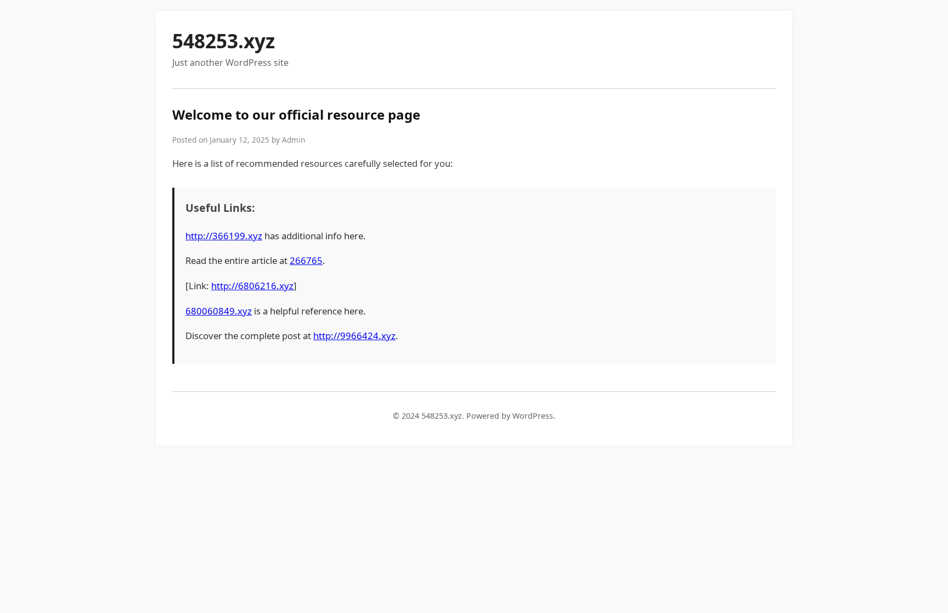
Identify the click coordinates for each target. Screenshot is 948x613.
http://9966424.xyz (354, 335)
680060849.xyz (218, 311)
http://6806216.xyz (252, 285)
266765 (306, 260)
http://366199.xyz (223, 235)
